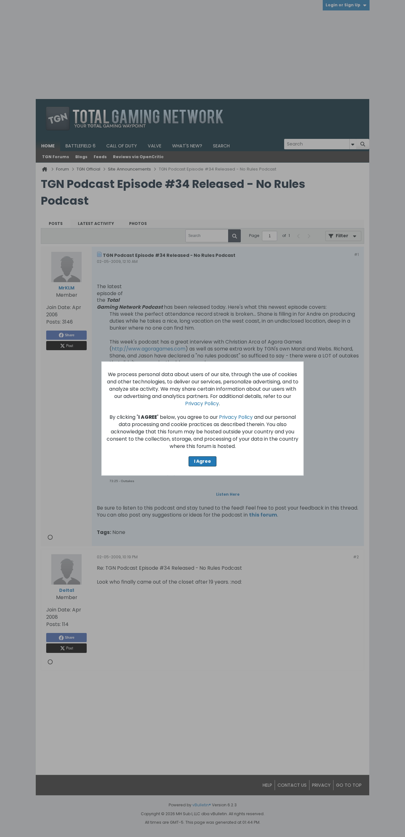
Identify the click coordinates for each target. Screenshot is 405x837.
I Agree (202, 461)
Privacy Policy (202, 403)
